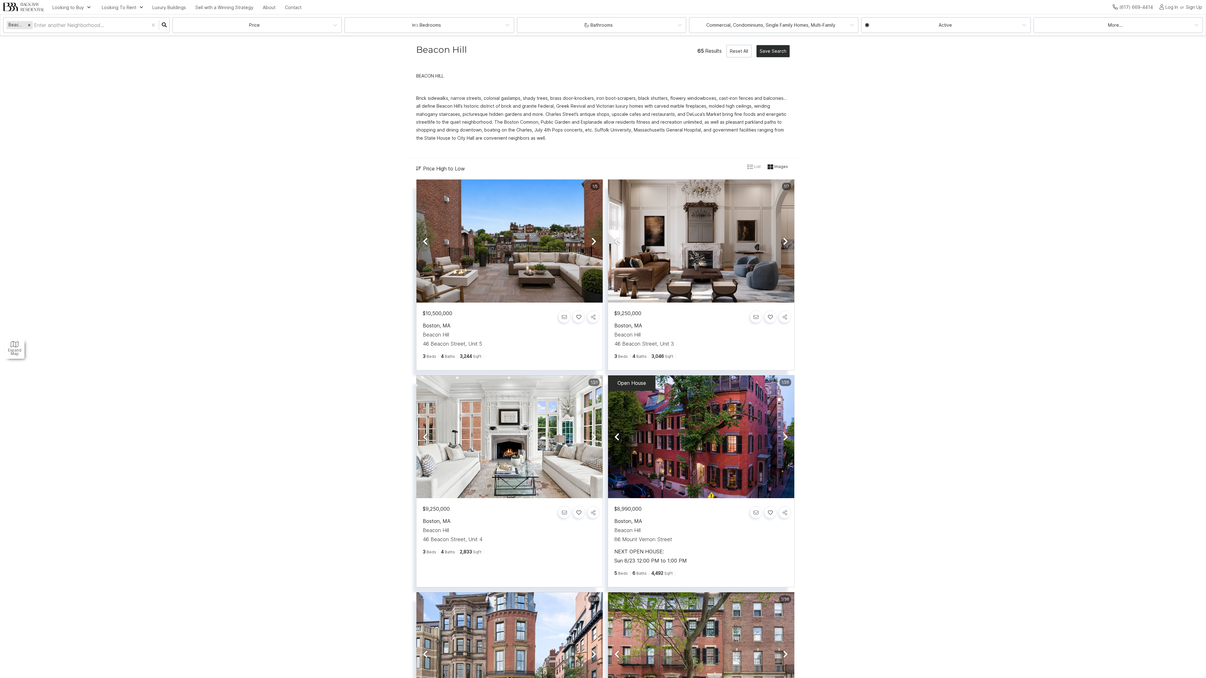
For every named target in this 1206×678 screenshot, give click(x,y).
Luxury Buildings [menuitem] (169, 7)
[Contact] (564, 316)
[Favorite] (579, 316)
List (757, 166)
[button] (29, 25)
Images (780, 166)
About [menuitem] (269, 7)
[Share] (593, 316)
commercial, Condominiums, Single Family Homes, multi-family (770, 25)
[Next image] (594, 241)
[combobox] (34, 25)
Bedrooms (430, 25)
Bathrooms (601, 25)
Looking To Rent (119, 7)
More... (1115, 25)
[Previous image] (425, 241)
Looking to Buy (68, 7)
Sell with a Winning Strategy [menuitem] (224, 7)
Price (254, 25)
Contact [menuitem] (293, 7)
